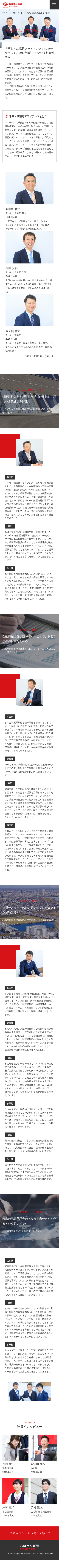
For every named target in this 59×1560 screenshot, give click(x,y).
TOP (4, 13)
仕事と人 (15, 13)
